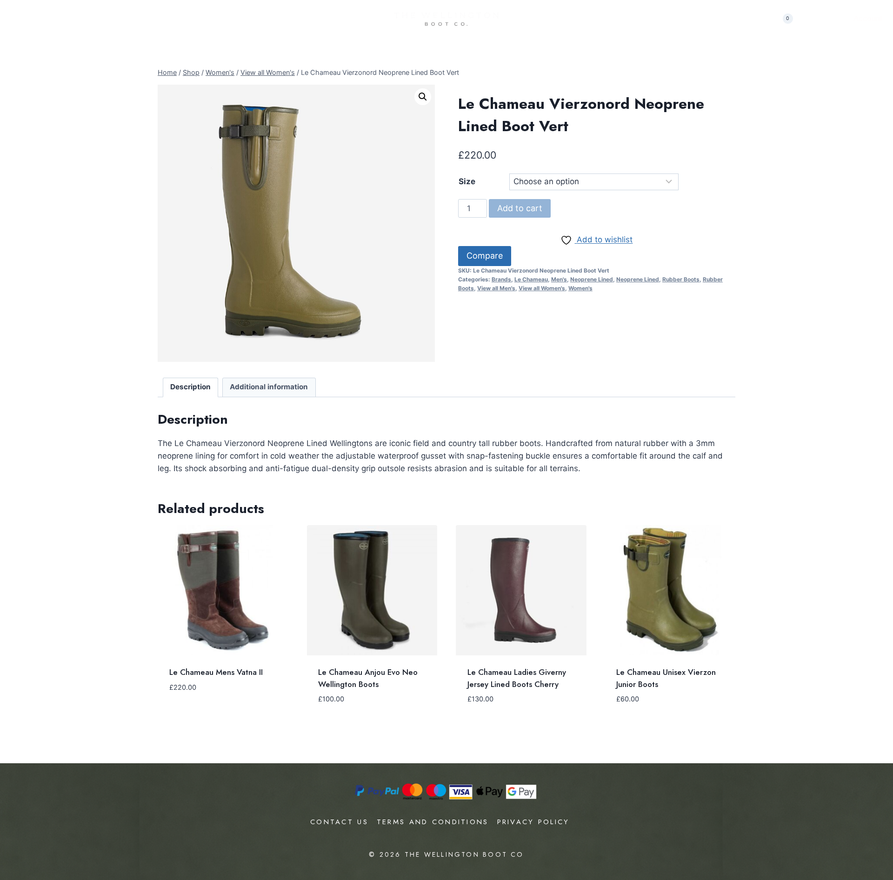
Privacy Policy (533, 822)
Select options (199, 702)
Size (467, 181)
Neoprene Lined (591, 279)
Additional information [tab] (269, 386)
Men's (559, 279)
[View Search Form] (760, 18)
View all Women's (542, 288)
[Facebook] (823, 18)
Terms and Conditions (433, 822)
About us (31, 18)
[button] (422, 96)
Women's (580, 288)
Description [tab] (190, 386)
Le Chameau (531, 279)
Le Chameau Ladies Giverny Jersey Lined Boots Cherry (516, 678)
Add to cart (519, 208)
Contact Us (339, 822)
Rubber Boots (681, 279)
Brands (501, 279)
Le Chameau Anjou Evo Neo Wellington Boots (368, 678)
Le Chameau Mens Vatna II (216, 672)
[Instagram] (806, 18)
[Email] (840, 18)
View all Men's (496, 288)
